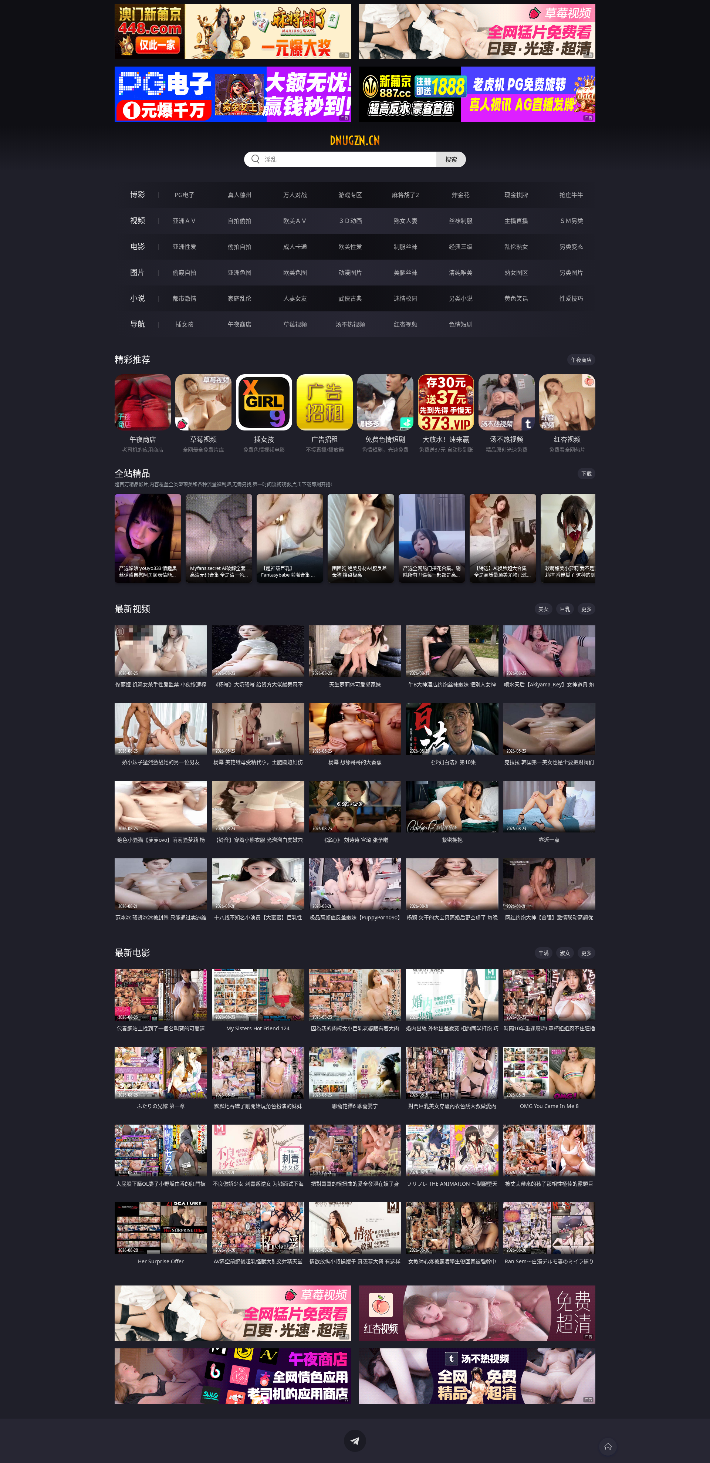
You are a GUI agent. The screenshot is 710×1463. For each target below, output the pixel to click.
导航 (137, 324)
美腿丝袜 (405, 272)
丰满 (543, 952)
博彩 (137, 195)
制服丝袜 (405, 247)
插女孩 (184, 324)
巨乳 (565, 608)
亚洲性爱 (184, 247)
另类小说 (461, 298)
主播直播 (516, 221)
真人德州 (239, 195)
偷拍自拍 (239, 247)
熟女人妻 (405, 221)
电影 (137, 246)
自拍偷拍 (239, 221)
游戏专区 (350, 195)
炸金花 (461, 195)
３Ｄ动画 (350, 221)
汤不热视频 (350, 324)
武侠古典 (350, 298)
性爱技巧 (571, 298)
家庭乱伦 (239, 298)
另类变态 (571, 247)
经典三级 (461, 247)
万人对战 (295, 195)
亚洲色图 (239, 272)
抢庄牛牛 (571, 195)
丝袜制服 (461, 221)
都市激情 (184, 298)
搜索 (451, 159)
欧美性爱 (350, 247)
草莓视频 (295, 324)
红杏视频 (405, 324)
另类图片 (571, 272)
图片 (137, 272)
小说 (137, 298)
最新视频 (132, 608)
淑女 (565, 952)
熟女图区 (516, 272)
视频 (137, 221)
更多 (586, 608)
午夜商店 (239, 324)
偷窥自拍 (184, 272)
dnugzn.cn (355, 140)
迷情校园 (405, 298)
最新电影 (132, 952)
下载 (586, 473)
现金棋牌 (516, 195)
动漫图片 (350, 272)
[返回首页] (608, 1447)
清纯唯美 (461, 272)
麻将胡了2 (405, 195)
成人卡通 (295, 247)
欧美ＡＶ (295, 221)
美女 (543, 608)
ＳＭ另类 (571, 221)
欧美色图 (295, 272)
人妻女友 (295, 298)
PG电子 (185, 195)
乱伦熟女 (516, 247)
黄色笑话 (516, 298)
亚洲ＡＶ (184, 221)
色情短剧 (461, 324)
